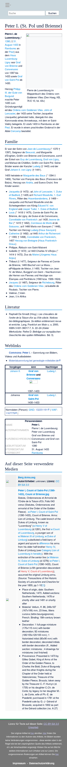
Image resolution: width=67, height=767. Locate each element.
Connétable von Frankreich (23, 219)
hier (32, 733)
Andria (29, 182)
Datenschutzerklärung (41, 763)
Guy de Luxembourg (31, 159)
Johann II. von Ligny (21, 169)
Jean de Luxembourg (38, 148)
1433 (15, 44)
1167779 (10, 413)
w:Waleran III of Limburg (31, 536)
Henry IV (50, 546)
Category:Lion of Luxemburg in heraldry (38, 551)
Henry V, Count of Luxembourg (37, 571)
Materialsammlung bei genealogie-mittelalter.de (34, 360)
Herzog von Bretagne (26, 240)
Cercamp (16, 131)
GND (31, 409)
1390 (7, 41)
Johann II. (15, 371)
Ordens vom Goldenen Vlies (28, 110)
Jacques (13, 282)
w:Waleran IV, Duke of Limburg (38, 558)
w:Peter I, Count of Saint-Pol (43, 511)
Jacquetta (14, 191)
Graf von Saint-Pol (13, 77)
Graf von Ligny (51, 159)
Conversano (11, 69)
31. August (11, 42)
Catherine (14, 233)
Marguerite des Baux (34, 175)
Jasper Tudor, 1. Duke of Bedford (40, 209)
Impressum (19, 763)
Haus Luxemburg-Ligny (11, 58)
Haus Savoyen (47, 230)
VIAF (54, 409)
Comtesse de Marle (41, 223)
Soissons (14, 226)
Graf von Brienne (12, 63)
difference (44, 543)
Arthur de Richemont (49, 233)
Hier (45, 733)
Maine (35, 254)
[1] (43, 585)
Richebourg (48, 282)
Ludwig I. (51, 371)
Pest (11, 51)
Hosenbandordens (38, 198)
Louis (12, 212)
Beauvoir (30, 152)
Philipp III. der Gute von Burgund (13, 92)
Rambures (10, 48)
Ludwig (36, 166)
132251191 (41, 409)
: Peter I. (19, 352)
